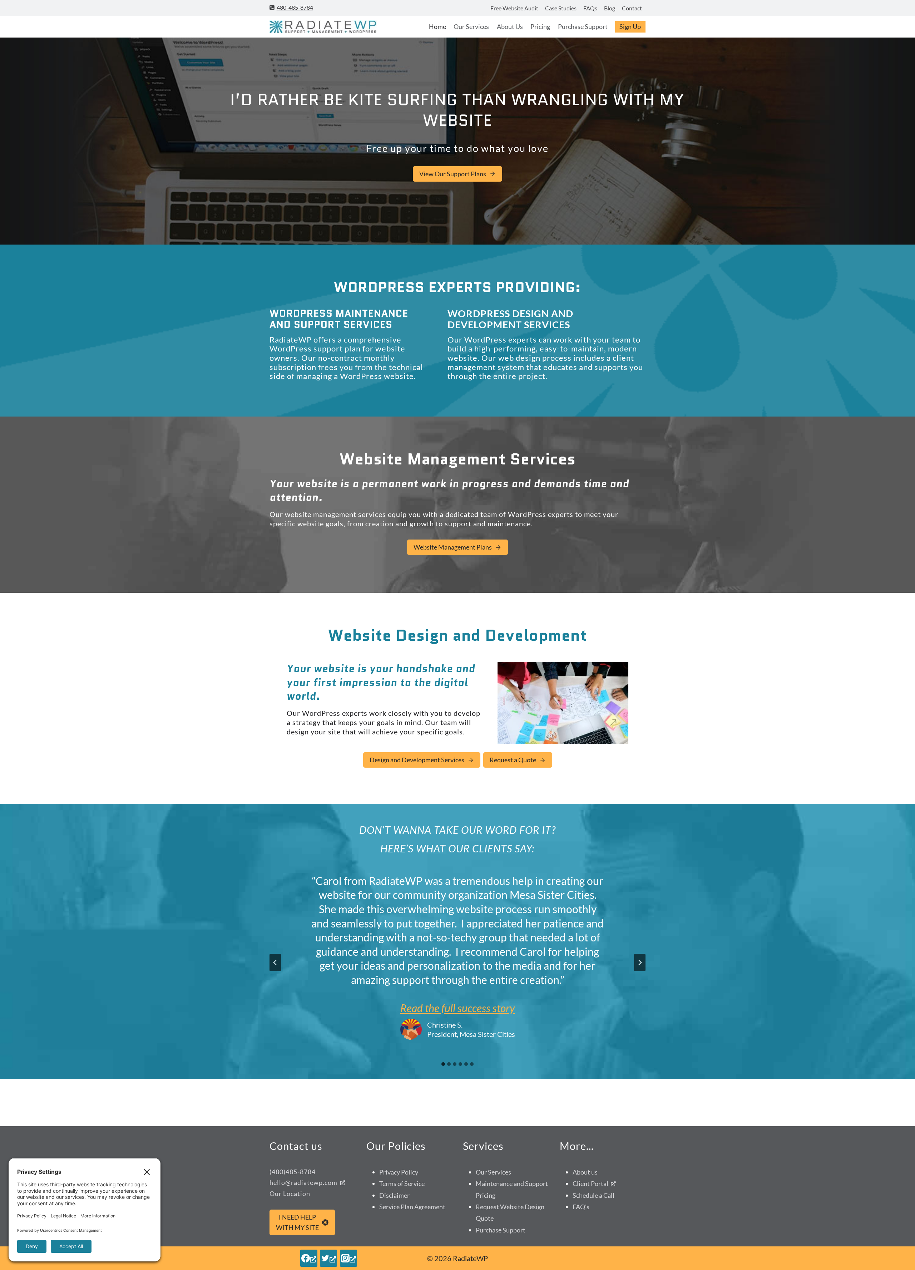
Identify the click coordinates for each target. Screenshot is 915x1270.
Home (437, 26)
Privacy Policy (398, 1172)
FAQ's (581, 1207)
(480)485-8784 (292, 1172)
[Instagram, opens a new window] (348, 1258)
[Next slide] (640, 962)
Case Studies (561, 8)
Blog (609, 8)
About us (585, 1172)
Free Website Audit (514, 8)
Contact (632, 8)
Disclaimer (394, 1195)
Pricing (540, 26)
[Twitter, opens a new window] (328, 1258)
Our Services (471, 26)
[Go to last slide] (275, 962)
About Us (510, 26)
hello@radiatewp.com (303, 1182)
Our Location (289, 1193)
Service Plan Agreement (412, 1207)
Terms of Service (402, 1183)
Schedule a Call (593, 1195)
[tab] (443, 1064)
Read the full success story (457, 1007)
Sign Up (630, 26)
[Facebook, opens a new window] (308, 1258)
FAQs (590, 8)
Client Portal (590, 1183)
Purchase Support (583, 26)
